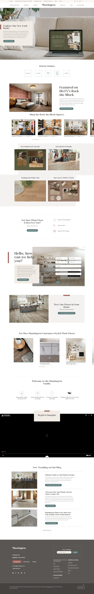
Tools (71, 5)
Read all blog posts (47, 530)
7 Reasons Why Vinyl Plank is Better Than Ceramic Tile (58, 493)
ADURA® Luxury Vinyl (14, 5)
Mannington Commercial (48, 1)
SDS (69, 573)
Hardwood (26, 5)
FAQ (54, 563)
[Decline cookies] (84, 584)
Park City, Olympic (79, 136)
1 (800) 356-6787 (16, 568)
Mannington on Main (37, 1)
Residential (17, 561)
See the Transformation (51, 523)
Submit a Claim (56, 568)
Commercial (26, 561)
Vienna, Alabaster (26, 364)
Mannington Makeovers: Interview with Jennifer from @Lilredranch (58, 513)
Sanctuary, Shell (52, 136)
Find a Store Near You (23, 279)
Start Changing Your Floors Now (67, 313)
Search (75, 552)
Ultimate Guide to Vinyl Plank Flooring (59, 475)
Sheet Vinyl (62, 5)
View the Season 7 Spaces (66, 108)
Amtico (56, 1)
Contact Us (16, 555)
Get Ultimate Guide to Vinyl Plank (53, 485)
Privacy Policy (56, 566)
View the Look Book (9, 41)
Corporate (11, 1)
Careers (60, 1)
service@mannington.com (18, 566)
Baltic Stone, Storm (27, 136)
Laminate (35, 5)
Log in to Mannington (58, 571)
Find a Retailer (80, 5)
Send (58, 282)
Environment (56, 577)
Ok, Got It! (81, 587)
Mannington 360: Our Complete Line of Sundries (23, 1)
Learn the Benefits (50, 505)
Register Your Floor (18, 557)
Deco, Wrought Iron (79, 364)
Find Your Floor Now (32, 230)
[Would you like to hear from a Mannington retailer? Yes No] (68, 270)
